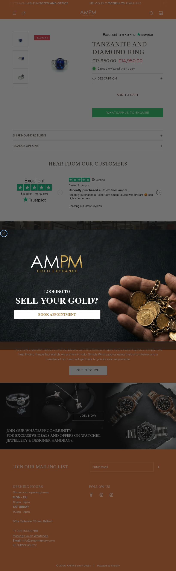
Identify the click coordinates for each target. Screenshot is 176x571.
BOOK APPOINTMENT (57, 314)
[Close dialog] (4, 233)
